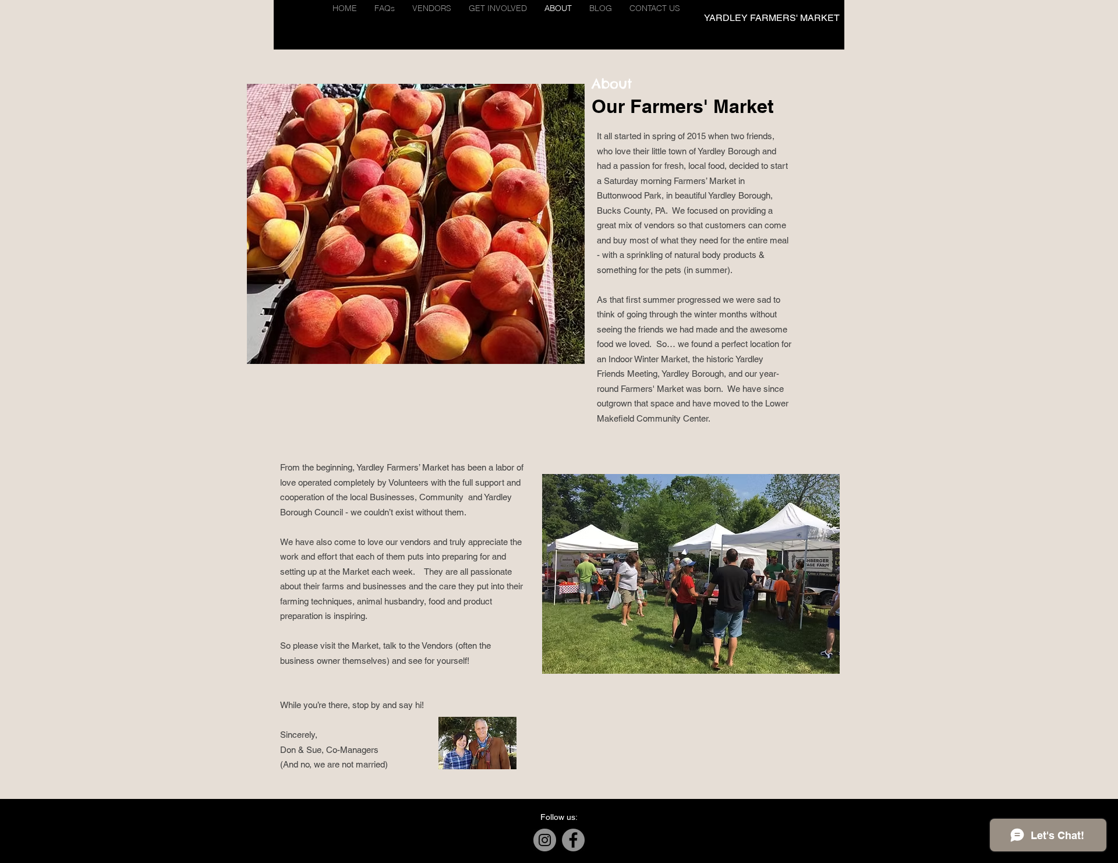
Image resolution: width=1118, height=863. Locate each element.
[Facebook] (573, 840)
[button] (432, 8)
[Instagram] (544, 840)
